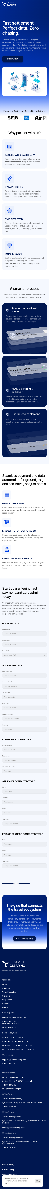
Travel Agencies (8, 992)
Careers (5, 1003)
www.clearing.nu (9, 1027)
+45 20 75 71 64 (9, 1147)
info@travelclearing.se (11, 1089)
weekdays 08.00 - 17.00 (12, 1023)
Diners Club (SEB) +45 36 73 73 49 (17, 1045)
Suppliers (6, 996)
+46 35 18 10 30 (9, 1063)
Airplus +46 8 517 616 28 (12, 1037)
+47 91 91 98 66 (9, 1106)
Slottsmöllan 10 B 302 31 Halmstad (17, 1081)
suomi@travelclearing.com (13, 1127)
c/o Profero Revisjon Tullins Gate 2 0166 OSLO (22, 1103)
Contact (5, 1007)
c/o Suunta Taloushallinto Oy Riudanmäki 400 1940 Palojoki (24, 1121)
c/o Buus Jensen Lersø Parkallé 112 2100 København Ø (19, 1142)
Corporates (7, 1000)
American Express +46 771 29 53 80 (17, 1041)
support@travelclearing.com (14, 1017)
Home (4, 984)
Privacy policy (8, 1165)
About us (6, 988)
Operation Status (9, 1174)
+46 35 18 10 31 (9, 1021)
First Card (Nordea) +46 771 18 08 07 (18, 1049)
